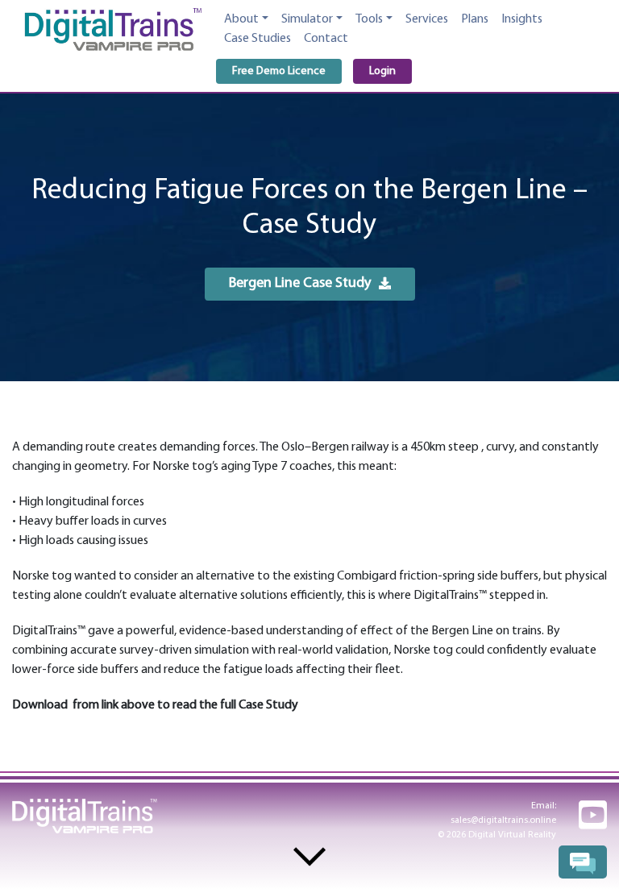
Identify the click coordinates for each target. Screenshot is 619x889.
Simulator (307, 19)
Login (382, 71)
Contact (326, 38)
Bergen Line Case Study (300, 284)
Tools (369, 19)
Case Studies (257, 38)
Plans (474, 19)
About (241, 19)
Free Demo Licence (279, 71)
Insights (521, 19)
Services (426, 19)
